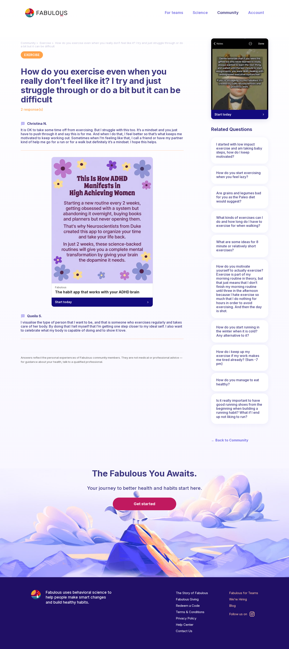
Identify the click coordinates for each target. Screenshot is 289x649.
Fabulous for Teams (243, 593)
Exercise (45, 43)
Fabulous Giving (187, 599)
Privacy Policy (186, 618)
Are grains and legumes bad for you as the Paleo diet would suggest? (238, 197)
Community (228, 12)
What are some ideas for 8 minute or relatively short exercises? (237, 246)
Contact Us (184, 631)
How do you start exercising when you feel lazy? (238, 175)
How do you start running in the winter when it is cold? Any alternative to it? (237, 331)
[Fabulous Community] (46, 12)
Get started (144, 504)
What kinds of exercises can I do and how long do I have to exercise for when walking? (239, 221)
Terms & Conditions (190, 612)
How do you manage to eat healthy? (237, 382)
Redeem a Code (188, 606)
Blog (232, 606)
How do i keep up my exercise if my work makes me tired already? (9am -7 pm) (237, 358)
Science (200, 12)
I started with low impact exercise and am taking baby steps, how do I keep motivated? (239, 150)
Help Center (184, 625)
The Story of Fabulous (192, 593)
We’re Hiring (238, 599)
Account (256, 12)
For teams (174, 12)
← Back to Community (229, 440)
